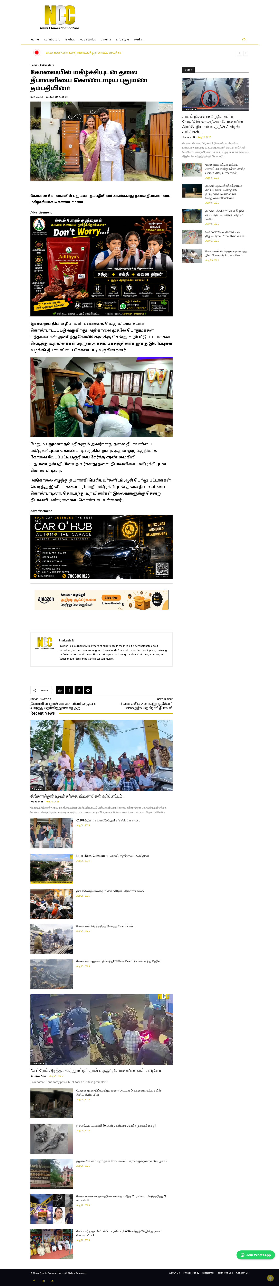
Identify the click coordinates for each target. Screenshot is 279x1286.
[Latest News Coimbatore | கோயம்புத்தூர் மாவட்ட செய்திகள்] (51, 869)
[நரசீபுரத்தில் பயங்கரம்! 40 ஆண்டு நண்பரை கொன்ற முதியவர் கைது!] (51, 1138)
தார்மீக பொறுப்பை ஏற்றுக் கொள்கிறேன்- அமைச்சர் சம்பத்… (90, 53)
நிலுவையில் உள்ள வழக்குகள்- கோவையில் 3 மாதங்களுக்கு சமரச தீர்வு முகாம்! (121, 1161)
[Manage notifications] (270, 1278)
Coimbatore (47, 65)
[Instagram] (43, 1281)
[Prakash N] (45, 649)
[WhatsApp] (60, 690)
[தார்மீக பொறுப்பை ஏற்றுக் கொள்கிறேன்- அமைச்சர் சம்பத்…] (51, 904)
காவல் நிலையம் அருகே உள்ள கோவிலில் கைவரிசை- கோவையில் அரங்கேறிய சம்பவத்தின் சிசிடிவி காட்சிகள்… (212, 124)
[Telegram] (88, 690)
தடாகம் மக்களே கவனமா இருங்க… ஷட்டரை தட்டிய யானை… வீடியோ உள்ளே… (225, 215)
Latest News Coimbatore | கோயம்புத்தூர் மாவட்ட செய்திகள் (112, 855)
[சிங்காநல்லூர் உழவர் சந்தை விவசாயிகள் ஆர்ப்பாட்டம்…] (101, 755)
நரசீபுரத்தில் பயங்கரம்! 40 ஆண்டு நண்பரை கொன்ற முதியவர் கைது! (116, 1125)
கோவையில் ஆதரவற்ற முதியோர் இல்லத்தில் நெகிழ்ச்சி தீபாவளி (147, 706)
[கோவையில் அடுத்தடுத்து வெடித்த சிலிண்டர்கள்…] (51, 939)
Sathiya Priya (38, 1075)
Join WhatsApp (258, 1255)
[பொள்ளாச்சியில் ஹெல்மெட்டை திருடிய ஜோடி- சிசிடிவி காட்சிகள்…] (192, 237)
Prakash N (38, 97)
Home (33, 65)
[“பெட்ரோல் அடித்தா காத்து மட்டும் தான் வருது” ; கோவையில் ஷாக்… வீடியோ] (101, 1029)
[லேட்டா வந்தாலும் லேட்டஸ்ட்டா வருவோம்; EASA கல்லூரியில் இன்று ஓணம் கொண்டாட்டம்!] (51, 1244)
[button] (244, 40)
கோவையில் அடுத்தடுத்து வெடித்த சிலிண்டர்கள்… (105, 926)
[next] (245, 53)
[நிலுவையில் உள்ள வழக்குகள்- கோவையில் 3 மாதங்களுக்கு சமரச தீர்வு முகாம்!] (51, 1174)
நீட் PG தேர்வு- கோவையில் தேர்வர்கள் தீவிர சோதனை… (108, 820)
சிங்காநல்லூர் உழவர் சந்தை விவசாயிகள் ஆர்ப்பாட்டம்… (77, 796)
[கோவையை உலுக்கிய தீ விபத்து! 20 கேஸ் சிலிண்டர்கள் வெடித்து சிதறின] (51, 974)
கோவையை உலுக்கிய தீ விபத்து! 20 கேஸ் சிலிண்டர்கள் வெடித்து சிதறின (118, 961)
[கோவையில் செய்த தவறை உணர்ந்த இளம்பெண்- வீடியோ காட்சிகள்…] (192, 256)
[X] (79, 690)
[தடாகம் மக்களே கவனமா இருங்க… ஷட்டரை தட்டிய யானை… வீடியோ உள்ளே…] (192, 216)
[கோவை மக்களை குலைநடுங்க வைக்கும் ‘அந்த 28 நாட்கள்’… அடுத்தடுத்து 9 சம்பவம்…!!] (51, 1209)
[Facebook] (69, 690)
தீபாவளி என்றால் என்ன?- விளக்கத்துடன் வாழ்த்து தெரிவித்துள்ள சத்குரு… (63, 706)
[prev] (239, 53)
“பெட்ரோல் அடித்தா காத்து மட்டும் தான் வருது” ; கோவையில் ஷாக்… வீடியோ (95, 1070)
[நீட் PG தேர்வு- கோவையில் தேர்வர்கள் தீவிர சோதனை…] (51, 833)
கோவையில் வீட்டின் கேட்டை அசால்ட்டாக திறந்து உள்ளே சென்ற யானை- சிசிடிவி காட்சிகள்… (225, 168)
